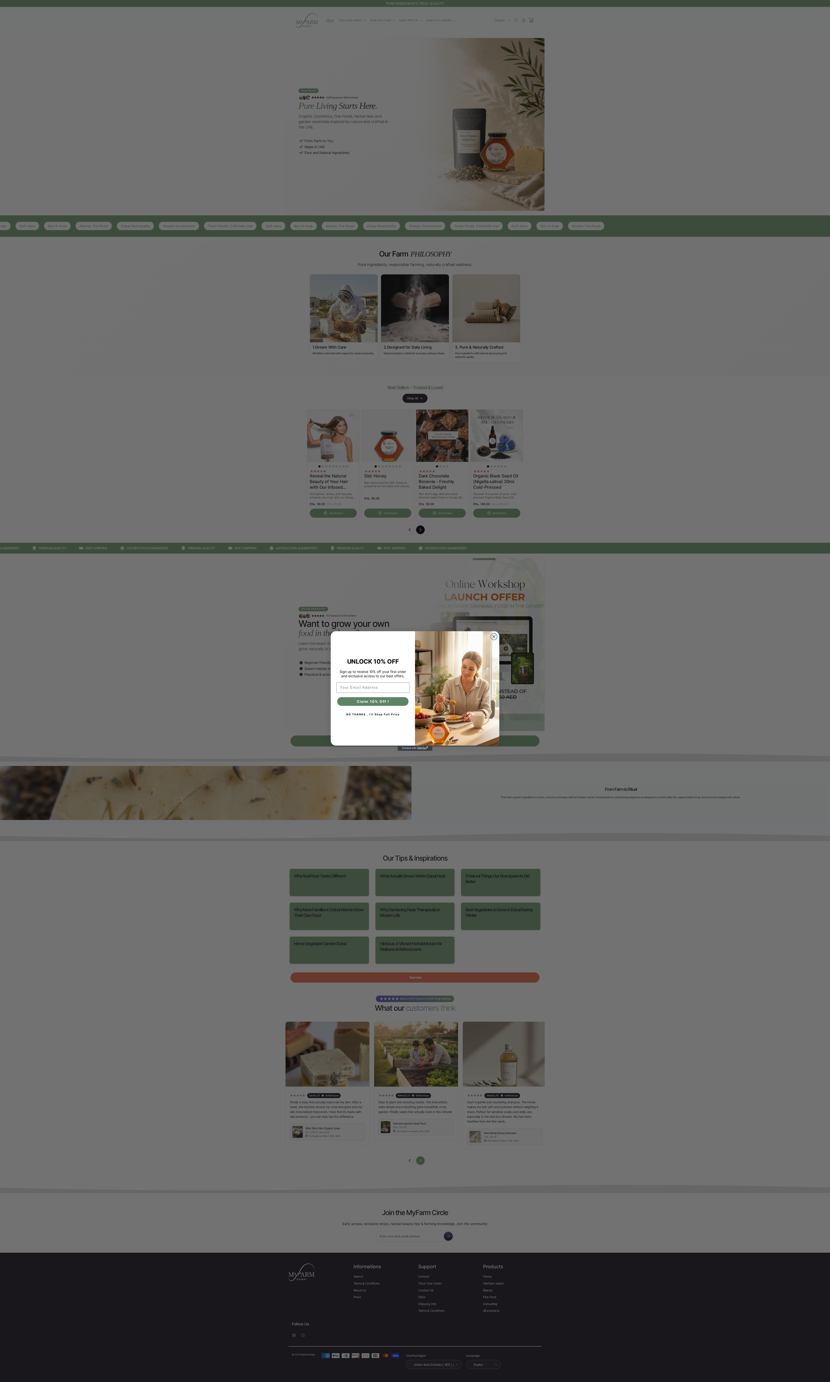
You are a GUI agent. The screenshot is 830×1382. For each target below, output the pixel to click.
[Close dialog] (494, 636)
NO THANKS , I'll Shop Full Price (373, 714)
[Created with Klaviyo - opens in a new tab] (415, 748)
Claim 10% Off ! (373, 701)
